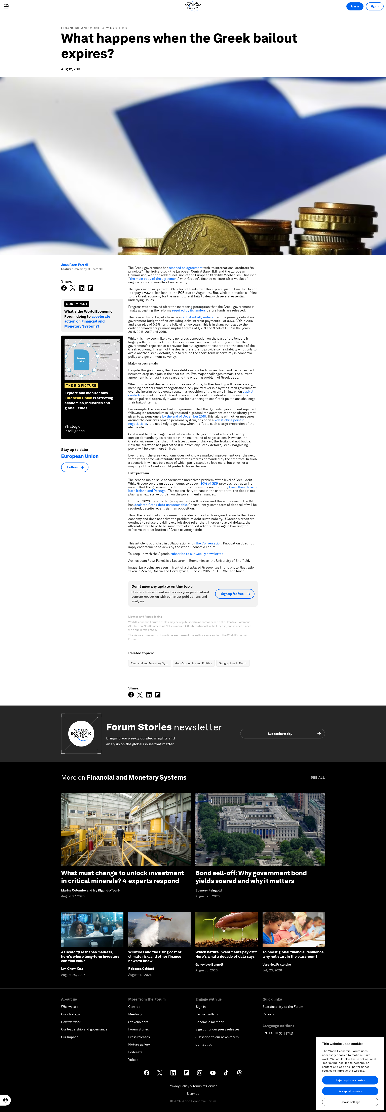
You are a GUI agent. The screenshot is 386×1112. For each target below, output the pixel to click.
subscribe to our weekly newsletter (196, 554)
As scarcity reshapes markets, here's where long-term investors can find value (90, 956)
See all (318, 777)
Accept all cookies (350, 1091)
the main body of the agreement (154, 279)
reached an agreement (186, 268)
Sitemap (193, 1094)
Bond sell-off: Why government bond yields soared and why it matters (251, 876)
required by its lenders (189, 310)
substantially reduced (199, 317)
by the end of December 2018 (184, 416)
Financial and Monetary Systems (94, 28)
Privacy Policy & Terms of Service (193, 1086)
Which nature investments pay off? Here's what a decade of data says (226, 954)
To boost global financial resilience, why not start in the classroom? (293, 954)
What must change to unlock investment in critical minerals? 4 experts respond (122, 876)
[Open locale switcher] (5, 1100)
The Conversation (208, 543)
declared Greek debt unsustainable (160, 505)
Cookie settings (350, 1102)
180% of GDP (208, 483)
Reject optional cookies (350, 1080)
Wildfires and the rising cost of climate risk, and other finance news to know (155, 956)
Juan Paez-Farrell (74, 265)
